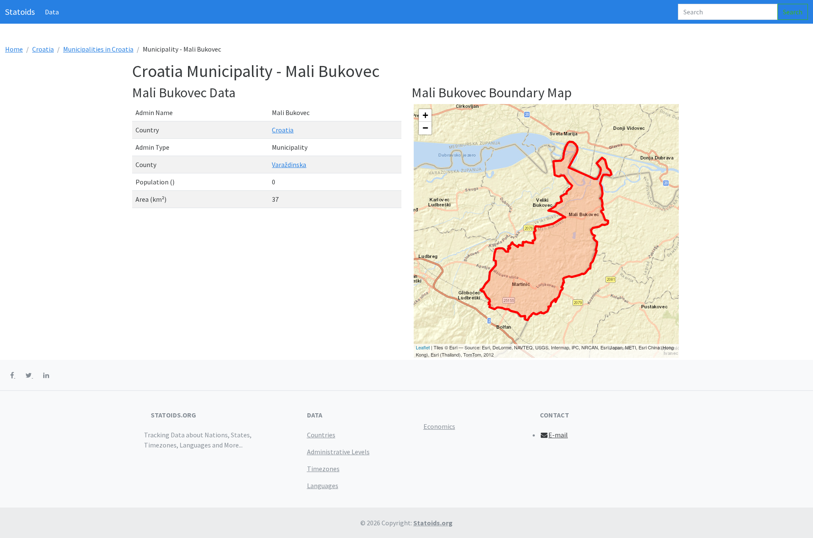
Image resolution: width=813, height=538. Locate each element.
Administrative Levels (338, 451)
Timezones (323, 468)
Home (14, 49)
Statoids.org (433, 523)
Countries (321, 435)
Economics (439, 426)
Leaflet (423, 347)
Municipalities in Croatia (98, 49)
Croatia (43, 49)
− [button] (425, 128)
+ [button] (425, 115)
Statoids (20, 11)
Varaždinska (289, 164)
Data (52, 12)
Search (792, 12)
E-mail (558, 435)
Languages (322, 485)
